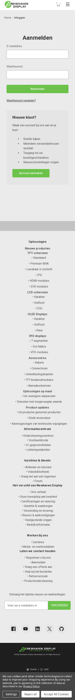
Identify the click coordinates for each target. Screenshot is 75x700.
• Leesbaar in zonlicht (38, 269)
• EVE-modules (38, 286)
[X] (49, 628)
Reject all (30, 694)
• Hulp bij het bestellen (37, 571)
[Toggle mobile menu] (67, 4)
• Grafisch (39, 302)
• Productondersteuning (37, 581)
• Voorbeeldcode (37, 440)
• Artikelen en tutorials (38, 467)
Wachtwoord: (15, 66)
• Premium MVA (39, 263)
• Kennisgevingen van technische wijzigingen (38, 423)
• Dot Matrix (38, 346)
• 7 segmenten (38, 340)
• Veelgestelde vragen (37, 520)
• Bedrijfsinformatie (37, 524)
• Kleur (39, 330)
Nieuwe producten (37, 248)
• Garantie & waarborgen (37, 506)
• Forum (37, 481)
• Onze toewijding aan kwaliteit (37, 496)
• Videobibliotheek (37, 471)
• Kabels (38, 362)
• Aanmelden (38, 562)
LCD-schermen (37, 292)
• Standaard (38, 257)
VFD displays (37, 336)
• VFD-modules (38, 352)
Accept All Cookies (56, 694)
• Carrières (37, 542)
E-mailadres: (14, 46)
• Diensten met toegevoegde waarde (38, 401)
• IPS (38, 275)
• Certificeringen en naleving (37, 501)
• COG (38, 308)
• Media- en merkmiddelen (37, 546)
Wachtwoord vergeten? (21, 100)
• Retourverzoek (37, 576)
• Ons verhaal (37, 492)
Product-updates (37, 407)
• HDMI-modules (38, 280)
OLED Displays (37, 314)
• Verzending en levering (37, 510)
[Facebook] (13, 628)
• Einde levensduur (38, 418)
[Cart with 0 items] (58, 4)
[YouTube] (25, 628)
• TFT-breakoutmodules (38, 380)
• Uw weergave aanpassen (38, 396)
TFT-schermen (37, 253)
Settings (11, 694)
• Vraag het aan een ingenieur (37, 476)
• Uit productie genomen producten (39, 412)
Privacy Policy (31, 686)
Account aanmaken (31, 173)
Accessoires (37, 358)
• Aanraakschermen (39, 385)
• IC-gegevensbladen (37, 445)
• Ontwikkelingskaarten (38, 374)
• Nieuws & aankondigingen (37, 515)
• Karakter (39, 297)
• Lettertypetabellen (37, 449)
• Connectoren (39, 368)
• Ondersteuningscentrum (37, 435)
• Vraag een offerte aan (37, 567)
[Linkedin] (37, 628)
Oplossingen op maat (37, 391)
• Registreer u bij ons (37, 557)
